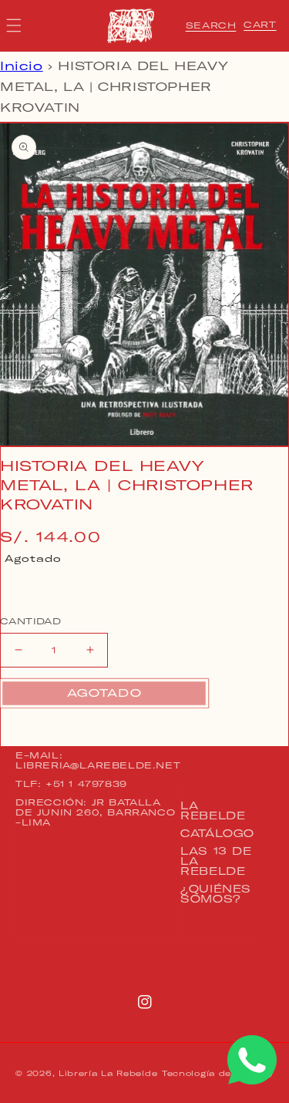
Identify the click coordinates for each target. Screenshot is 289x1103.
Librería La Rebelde (108, 1073)
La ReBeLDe (212, 810)
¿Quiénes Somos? (215, 894)
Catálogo (217, 833)
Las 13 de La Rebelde (215, 861)
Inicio (21, 66)
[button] (211, 25)
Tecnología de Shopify (218, 1073)
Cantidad (30, 621)
